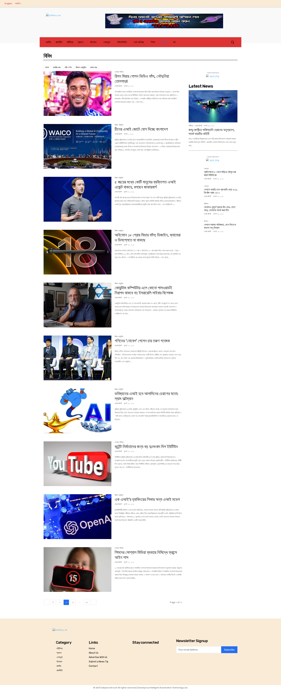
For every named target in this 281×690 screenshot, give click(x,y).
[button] (232, 42)
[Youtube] (274, 3)
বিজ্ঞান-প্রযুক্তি (81, 67)
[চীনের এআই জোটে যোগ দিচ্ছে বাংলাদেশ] (77, 146)
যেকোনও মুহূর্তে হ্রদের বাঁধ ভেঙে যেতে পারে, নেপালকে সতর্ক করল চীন (219, 209)
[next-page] (93, 602)
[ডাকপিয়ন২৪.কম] (69, 19)
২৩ (87, 602)
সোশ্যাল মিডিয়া (119, 72)
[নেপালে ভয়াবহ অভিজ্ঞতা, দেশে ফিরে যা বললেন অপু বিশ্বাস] (195, 226)
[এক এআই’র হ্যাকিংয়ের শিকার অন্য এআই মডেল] (77, 516)
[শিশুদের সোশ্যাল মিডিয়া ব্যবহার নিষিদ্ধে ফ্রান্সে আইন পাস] (77, 569)
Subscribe (229, 649)
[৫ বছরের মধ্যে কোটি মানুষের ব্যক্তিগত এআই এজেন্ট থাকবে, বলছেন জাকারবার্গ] (77, 199)
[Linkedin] (260, 3)
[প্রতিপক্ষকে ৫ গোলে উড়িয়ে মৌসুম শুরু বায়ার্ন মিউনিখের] (195, 174)
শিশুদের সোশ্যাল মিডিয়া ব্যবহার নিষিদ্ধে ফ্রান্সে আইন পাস (146, 555)
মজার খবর (93, 67)
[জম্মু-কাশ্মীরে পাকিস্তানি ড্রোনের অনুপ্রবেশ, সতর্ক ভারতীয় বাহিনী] (213, 106)
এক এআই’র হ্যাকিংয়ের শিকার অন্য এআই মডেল (147, 499)
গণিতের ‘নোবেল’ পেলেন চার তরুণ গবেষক (142, 340)
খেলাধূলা (206, 169)
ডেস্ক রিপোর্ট (118, 86)
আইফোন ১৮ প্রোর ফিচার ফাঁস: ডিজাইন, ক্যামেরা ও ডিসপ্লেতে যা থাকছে (148, 238)
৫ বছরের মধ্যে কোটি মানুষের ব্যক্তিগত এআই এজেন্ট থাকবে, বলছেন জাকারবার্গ (145, 185)
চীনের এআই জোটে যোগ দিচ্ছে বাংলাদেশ (141, 129)
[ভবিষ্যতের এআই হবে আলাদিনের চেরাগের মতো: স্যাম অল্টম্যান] (77, 410)
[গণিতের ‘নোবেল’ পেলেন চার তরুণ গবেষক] (77, 358)
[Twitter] (267, 3)
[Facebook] (247, 3)
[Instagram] (254, 3)
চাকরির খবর (56, 67)
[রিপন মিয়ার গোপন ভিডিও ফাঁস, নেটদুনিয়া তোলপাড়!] (77, 93)
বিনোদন (206, 221)
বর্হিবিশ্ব (191, 126)
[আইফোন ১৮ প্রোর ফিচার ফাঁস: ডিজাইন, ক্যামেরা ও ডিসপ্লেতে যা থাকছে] (77, 252)
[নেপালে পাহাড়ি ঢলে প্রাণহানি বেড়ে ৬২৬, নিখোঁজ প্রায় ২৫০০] (195, 191)
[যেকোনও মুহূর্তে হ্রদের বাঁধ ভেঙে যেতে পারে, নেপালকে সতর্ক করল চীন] (195, 209)
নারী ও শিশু (68, 67)
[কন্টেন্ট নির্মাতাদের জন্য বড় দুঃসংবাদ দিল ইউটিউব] (77, 463)
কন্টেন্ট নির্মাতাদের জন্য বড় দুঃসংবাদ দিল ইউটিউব (146, 446)
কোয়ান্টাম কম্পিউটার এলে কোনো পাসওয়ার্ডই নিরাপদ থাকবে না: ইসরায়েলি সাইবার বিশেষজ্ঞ (144, 290)
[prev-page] (46, 602)
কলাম (47, 67)
